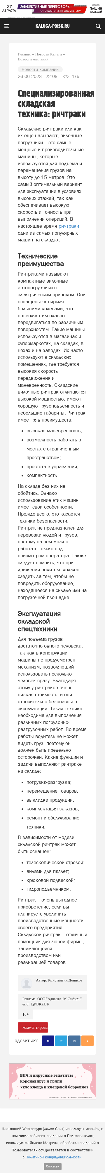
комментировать (35, 1027)
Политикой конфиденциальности (53, 1157)
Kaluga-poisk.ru (53, 26)
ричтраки (69, 226)
